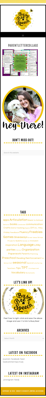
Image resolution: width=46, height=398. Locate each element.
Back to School (35, 220)
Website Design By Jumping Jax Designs (30, 391)
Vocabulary (18, 272)
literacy (18, 250)
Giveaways (20, 237)
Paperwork (14, 253)
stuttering (38, 263)
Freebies (36, 232)
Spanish (30, 263)
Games (8, 237)
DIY (32, 228)
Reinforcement (33, 258)
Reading (21, 258)
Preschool (9, 258)
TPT (24, 268)
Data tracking (18, 228)
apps (6, 220)
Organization (30, 249)
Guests (18, 241)
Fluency (24, 232)
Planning (34, 254)
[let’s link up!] (23, 300)
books (13, 224)
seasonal (19, 262)
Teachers (11, 268)
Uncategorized (33, 268)
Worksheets (30, 273)
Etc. (36, 228)
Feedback (14, 232)
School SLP (8, 263)
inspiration (11, 245)
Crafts (7, 228)
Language (26, 244)
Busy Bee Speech (23, 18)
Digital (27, 228)
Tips (18, 268)
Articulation (19, 219)
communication (34, 224)
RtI (43, 258)
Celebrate (21, 224)
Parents (25, 254)
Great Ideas (32, 237)
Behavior (6, 224)
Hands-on (26, 241)
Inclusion (34, 241)
